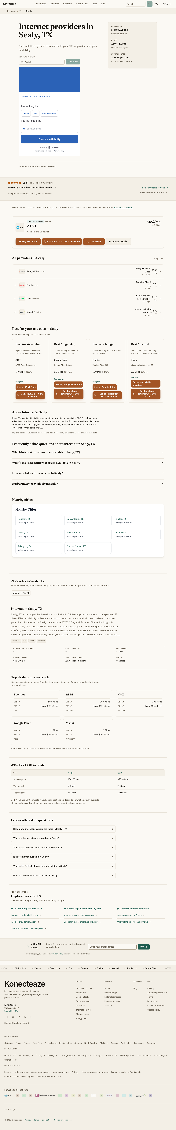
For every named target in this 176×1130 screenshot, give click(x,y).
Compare (67, 3)
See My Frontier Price (104, 387)
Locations (54, 3)
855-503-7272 (11, 1011)
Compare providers (85, 988)
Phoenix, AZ (111, 1055)
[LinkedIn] (25, 1017)
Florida (27, 1043)
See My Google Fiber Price (69, 384)
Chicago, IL (99, 1055)
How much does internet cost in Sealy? (37, 473)
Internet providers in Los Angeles (19, 1076)
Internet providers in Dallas (49, 1076)
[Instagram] (18, 1017)
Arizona (114, 1043)
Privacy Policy (57, 954)
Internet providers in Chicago (66, 1072)
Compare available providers (142, 383)
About (107, 988)
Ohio (69, 1043)
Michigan (104, 1043)
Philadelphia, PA (127, 1055)
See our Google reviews (153, 188)
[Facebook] (6, 1017)
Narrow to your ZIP (27, 57)
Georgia (78, 1043)
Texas (18, 1043)
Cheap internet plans (40, 1072)
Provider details (118, 241)
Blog (103, 3)
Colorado (151, 1043)
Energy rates (81, 1018)
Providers (41, 3)
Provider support (112, 1001)
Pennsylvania (51, 1043)
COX (119, 772)
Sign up (143, 946)
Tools (94, 3)
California (8, 1043)
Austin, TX (52, 1055)
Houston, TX (10, 1055)
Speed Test (82, 3)
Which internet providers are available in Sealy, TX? (46, 452)
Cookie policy (153, 1010)
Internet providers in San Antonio (126, 1072)
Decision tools (82, 997)
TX (20, 11)
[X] (12, 1017)
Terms (150, 997)
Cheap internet (82, 1014)
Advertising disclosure (157, 992)
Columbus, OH (160, 1055)
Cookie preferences (156, 1005)
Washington (126, 1043)
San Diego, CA (84, 1055)
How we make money (123, 207)
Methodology (111, 992)
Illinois (62, 1043)
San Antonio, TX (26, 1055)
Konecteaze (9, 3)
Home (13, 11)
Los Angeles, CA (67, 1055)
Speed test (81, 992)
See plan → (20, 382)
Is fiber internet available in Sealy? (35, 483)
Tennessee (139, 1043)
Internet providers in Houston (95, 1072)
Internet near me (83, 1010)
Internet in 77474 (21, 593)
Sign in (168, 4)
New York (37, 1043)
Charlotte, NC (10, 1060)
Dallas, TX (40, 1055)
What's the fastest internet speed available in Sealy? (46, 462)
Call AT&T (95, 241)
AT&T (71, 772)
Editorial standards (113, 997)
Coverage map (83, 1001)
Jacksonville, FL (144, 1055)
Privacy (150, 988)
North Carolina (90, 1043)
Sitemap (108, 1005)
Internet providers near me (16, 1072)
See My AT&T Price (28, 241)
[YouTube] (31, 1017)
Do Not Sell (152, 1001)
